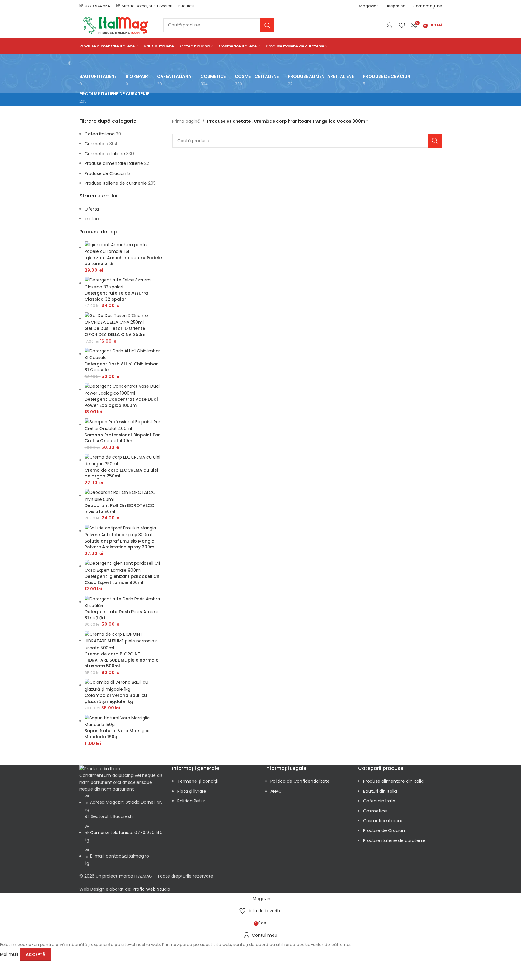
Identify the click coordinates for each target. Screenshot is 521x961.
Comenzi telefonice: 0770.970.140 (126, 833)
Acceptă (35, 954)
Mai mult (10, 954)
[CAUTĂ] (267, 25)
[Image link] (99, 768)
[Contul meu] (390, 25)
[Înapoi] (71, 63)
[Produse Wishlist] (402, 25)
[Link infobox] (94, 6)
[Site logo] (116, 25)
